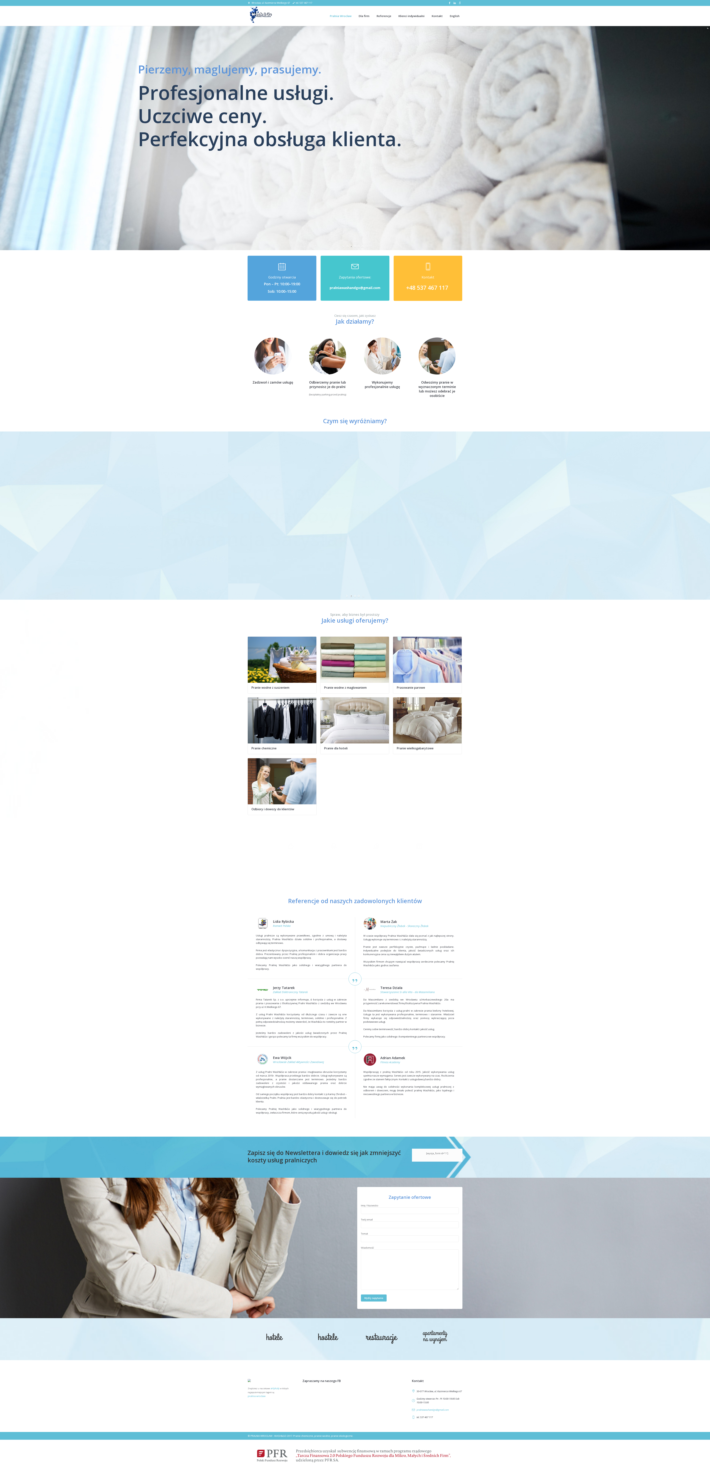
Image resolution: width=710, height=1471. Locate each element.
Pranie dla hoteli (336, 748)
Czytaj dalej (282, 659)
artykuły (275, 1388)
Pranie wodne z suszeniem (270, 688)
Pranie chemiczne (264, 748)
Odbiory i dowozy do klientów (272, 809)
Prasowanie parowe (411, 688)
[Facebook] (449, 3)
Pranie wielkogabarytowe (415, 748)
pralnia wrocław (257, 1396)
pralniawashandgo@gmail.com (433, 1409)
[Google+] (460, 3)
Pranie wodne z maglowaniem (345, 688)
